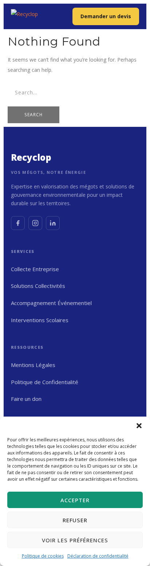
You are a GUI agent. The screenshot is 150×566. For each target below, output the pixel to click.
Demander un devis (105, 16)
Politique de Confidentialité (44, 382)
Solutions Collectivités (38, 285)
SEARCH (33, 115)
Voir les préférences (75, 540)
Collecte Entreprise (35, 269)
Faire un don (26, 398)
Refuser (75, 520)
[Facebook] (18, 223)
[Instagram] (35, 223)
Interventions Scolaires (39, 320)
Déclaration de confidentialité (98, 556)
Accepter (75, 500)
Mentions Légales (33, 364)
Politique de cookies (43, 556)
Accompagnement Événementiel (51, 303)
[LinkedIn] (53, 223)
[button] (139, 425)
